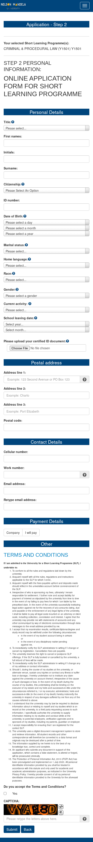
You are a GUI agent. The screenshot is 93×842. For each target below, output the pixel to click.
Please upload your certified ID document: (35, 341)
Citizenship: (12, 184)
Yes (14, 793)
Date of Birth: (13, 216)
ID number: (12, 200)
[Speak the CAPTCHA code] (61, 812)
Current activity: (15, 303)
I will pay (31, 532)
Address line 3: (15, 404)
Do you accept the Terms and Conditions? (35, 786)
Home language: (16, 259)
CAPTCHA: (11, 801)
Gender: (10, 289)
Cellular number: (16, 452)
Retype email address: (20, 500)
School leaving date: (19, 318)
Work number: (14, 468)
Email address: (15, 484)
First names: (13, 136)
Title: (7, 122)
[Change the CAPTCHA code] (61, 806)
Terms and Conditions (36, 555)
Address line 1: (15, 372)
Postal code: (13, 420)
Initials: (9, 152)
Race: (8, 273)
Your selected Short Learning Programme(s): (36, 43)
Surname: (11, 168)
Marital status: (14, 245)
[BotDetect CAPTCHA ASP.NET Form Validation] (31, 809)
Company (13, 532)
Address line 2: (15, 388)
